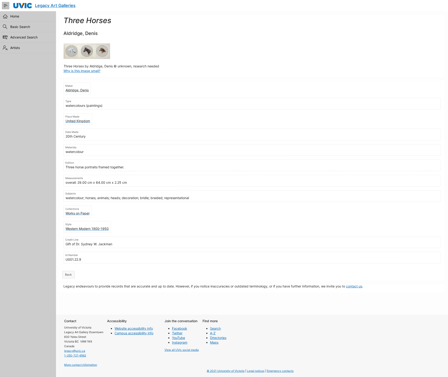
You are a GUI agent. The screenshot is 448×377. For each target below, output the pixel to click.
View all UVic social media (181, 350)
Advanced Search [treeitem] (24, 37)
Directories (218, 338)
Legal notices (255, 371)
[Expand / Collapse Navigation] (5, 5)
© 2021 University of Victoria (226, 371)
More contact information (80, 365)
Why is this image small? (81, 71)
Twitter (177, 333)
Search (215, 328)
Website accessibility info (134, 328)
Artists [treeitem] (15, 48)
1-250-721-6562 (75, 355)
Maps (214, 342)
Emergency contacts (280, 371)
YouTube (178, 338)
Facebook (179, 328)
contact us (354, 286)
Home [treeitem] (14, 16)
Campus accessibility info (134, 333)
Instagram (179, 342)
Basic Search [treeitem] (20, 27)
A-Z (213, 333)
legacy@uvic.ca (74, 351)
